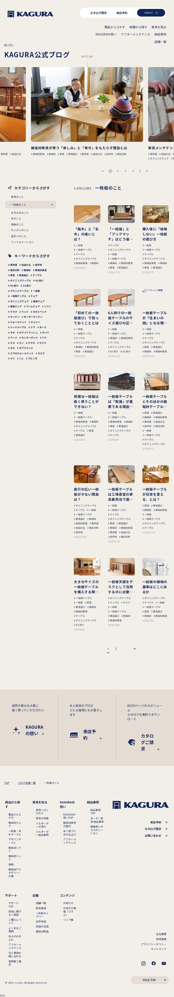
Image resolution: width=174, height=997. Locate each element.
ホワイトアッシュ (28, 332)
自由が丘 (26, 264)
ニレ (21, 358)
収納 (11, 864)
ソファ (47, 306)
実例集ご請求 (14, 963)
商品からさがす (14, 816)
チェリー (35, 322)
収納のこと (17, 224)
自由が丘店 (42, 926)
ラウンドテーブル (19, 290)
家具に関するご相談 (14, 913)
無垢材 (27, 270)
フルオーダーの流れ (42, 825)
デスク (13, 311)
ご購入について (14, 921)
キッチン (15, 316)
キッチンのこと (20, 230)
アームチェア (33, 306)
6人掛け (14, 285)
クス (12, 343)
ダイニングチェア (19, 301)
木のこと (16, 218)
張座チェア (16, 306)
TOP (6, 783)
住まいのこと (18, 236)
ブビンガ (32, 358)
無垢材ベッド (14, 857)
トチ (44, 337)
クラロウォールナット (22, 353)
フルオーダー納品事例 (42, 833)
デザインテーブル (14, 841)
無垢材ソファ (14, 849)
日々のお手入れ (14, 938)
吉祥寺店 (41, 921)
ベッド (24, 311)
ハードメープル (18, 327)
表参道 (13, 264)
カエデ (41, 353)
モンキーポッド (29, 337)
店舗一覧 (41, 903)
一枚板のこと (18, 204)
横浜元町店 (42, 931)
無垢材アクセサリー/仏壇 (14, 873)
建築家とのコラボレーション (96, 830)
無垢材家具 (41, 270)
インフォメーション (22, 242)
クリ (12, 358)
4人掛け (39, 280)
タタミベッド (40, 311)
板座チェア (39, 301)
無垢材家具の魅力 (69, 824)
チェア (34, 296)
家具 (12, 275)
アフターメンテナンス (69, 841)
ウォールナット (18, 322)
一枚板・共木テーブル (14, 832)
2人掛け (27, 285)
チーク (13, 337)
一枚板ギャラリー (42, 914)
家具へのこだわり (42, 811)
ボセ (12, 348)
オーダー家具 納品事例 (97, 820)
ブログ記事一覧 (27, 783)
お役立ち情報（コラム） (69, 911)
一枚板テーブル (18, 296)
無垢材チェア (14, 824)
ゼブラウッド (26, 348)
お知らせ (68, 903)
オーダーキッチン (33, 316)
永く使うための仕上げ (69, 832)
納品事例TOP (95, 811)
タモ (12, 332)
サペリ (45, 332)
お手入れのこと (20, 212)
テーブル (37, 275)
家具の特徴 (42, 818)
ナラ (33, 327)
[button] (102, 171)
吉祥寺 (38, 264)
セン (21, 343)
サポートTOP (13, 904)
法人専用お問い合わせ (14, 954)
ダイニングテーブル (20, 280)
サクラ (42, 343)
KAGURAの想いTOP (69, 816)
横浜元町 (15, 270)
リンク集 (68, 919)
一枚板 (36, 290)
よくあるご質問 (14, 929)
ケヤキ (31, 343)
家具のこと (17, 196)
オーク (42, 327)
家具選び (23, 275)
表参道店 (41, 908)
